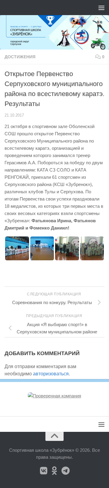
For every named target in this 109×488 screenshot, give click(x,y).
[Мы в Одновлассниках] (54, 471)
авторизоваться (51, 373)
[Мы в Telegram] (65, 471)
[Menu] (101, 7)
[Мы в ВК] (43, 471)
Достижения (20, 56)
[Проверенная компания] (54, 395)
